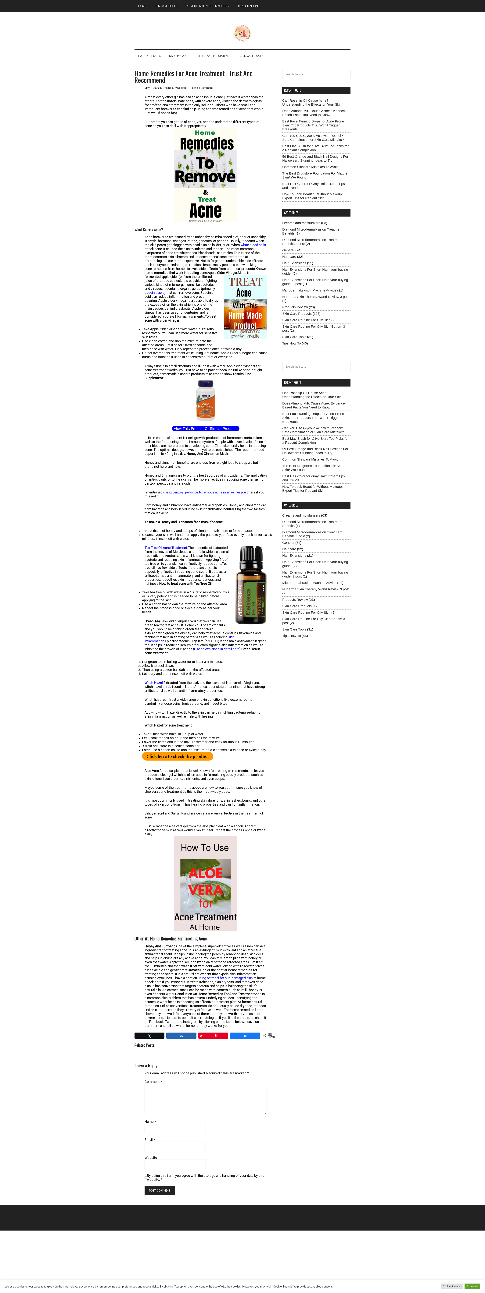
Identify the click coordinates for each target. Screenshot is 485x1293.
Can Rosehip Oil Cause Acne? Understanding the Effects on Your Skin (312, 102)
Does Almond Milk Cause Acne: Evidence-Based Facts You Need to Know (314, 113)
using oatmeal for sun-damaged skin (225, 978)
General (288, 250)
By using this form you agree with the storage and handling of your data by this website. (205, 1178)
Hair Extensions (294, 263)
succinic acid (154, 293)
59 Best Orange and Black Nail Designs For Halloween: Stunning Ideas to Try (315, 158)
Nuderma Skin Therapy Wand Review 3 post (315, 297)
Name (150, 1122)
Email (150, 1140)
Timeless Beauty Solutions (243, 33)
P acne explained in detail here (216, 649)
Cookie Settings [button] (451, 1286)
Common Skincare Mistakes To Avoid (310, 167)
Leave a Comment (202, 87)
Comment (153, 1082)
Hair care (289, 257)
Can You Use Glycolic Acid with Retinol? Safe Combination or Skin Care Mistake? (313, 138)
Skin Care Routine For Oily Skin (306, 320)
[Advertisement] (113, 1257)
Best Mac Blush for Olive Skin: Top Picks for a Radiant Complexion (315, 148)
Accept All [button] (472, 1286)
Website (151, 1158)
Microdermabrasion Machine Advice (309, 290)
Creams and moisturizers (301, 223)
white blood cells (253, 245)
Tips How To (291, 343)
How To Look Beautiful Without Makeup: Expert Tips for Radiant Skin (312, 196)
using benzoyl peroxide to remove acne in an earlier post (205, 492)
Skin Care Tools (294, 337)
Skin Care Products (297, 314)
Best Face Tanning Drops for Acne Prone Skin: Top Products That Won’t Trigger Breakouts (313, 125)
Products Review (295, 307)
